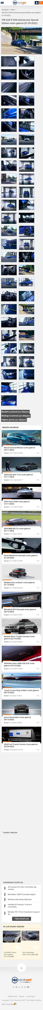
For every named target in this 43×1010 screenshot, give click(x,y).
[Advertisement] (20, 770)
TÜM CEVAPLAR (21, 919)
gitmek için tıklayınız (14, 420)
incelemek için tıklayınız (15, 412)
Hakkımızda (12, 996)
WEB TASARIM (7, 1004)
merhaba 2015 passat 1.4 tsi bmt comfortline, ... (20, 906)
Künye (21, 996)
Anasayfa (5, 10)
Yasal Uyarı (30, 996)
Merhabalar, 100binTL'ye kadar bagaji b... (22, 894)
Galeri (13, 10)
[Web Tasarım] (15, 1004)
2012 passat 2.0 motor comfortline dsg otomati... (22, 888)
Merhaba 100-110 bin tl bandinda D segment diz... (24, 913)
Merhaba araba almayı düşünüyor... (20, 899)
